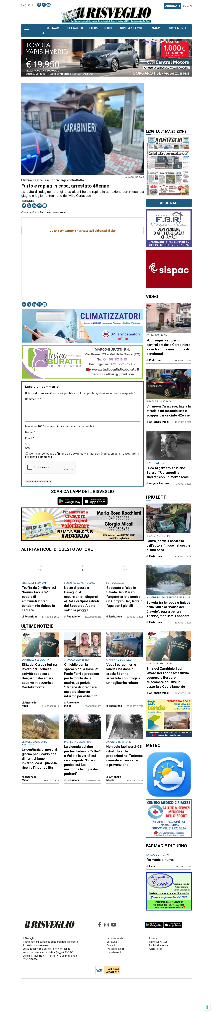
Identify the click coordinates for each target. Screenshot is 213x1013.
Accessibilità (155, 948)
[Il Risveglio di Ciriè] (106, 13)
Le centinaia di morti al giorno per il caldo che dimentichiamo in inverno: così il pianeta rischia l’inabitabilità (39, 758)
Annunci (157, 28)
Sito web (28, 446)
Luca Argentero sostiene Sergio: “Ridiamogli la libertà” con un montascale (167, 472)
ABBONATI (172, 5)
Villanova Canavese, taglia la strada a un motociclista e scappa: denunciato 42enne (168, 410)
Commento (33, 399)
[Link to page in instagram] (44, 5)
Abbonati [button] (169, 203)
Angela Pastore (159, 483)
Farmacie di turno (160, 860)
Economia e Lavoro (132, 28)
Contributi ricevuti (158, 941)
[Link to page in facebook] (39, 5)
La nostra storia (114, 938)
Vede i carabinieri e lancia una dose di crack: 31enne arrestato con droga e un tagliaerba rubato (123, 674)
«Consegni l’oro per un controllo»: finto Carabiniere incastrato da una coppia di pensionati (168, 347)
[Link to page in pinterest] (39, 205)
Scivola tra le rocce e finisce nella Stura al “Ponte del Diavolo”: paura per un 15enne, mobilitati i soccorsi (168, 609)
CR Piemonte (178, 28)
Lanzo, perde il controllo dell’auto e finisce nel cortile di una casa (168, 545)
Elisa (152, 866)
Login (187, 5)
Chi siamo (111, 941)
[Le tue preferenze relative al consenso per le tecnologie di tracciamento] (207, 1007)
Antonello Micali (29, 704)
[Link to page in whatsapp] (44, 205)
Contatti (110, 945)
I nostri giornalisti (115, 948)
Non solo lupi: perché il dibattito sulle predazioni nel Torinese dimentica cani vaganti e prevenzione (124, 756)
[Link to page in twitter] (29, 205)
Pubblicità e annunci (159, 945)
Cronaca (53, 28)
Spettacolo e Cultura (82, 28)
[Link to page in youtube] (48, 5)
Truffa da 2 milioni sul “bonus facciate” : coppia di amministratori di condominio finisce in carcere (39, 599)
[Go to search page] (43, 33)
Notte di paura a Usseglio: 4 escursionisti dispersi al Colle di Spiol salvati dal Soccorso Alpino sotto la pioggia (81, 599)
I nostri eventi (113, 952)
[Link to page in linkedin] (34, 205)
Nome (30, 432)
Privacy (153, 938)
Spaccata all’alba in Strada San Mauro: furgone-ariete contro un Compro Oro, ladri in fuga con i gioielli (124, 597)
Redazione (28, 200)
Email (29, 438)
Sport (108, 28)
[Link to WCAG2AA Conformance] (106, 970)
